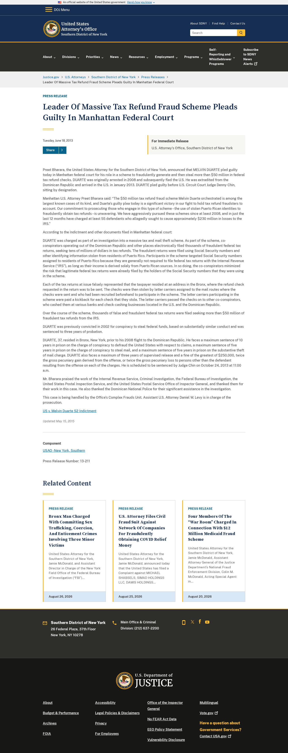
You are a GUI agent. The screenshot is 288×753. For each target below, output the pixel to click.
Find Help (218, 23)
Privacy (101, 723)
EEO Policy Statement (164, 729)
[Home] (77, 37)
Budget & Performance (61, 713)
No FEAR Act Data (161, 719)
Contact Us (237, 23)
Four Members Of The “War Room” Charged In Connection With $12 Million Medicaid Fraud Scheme (212, 528)
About (47, 703)
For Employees (107, 734)
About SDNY (198, 23)
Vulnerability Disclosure (166, 740)
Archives (50, 723)
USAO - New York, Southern (64, 451)
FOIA (47, 734)
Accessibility (105, 703)
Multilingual (209, 703)
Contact (213, 736)
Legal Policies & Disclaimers (117, 713)
